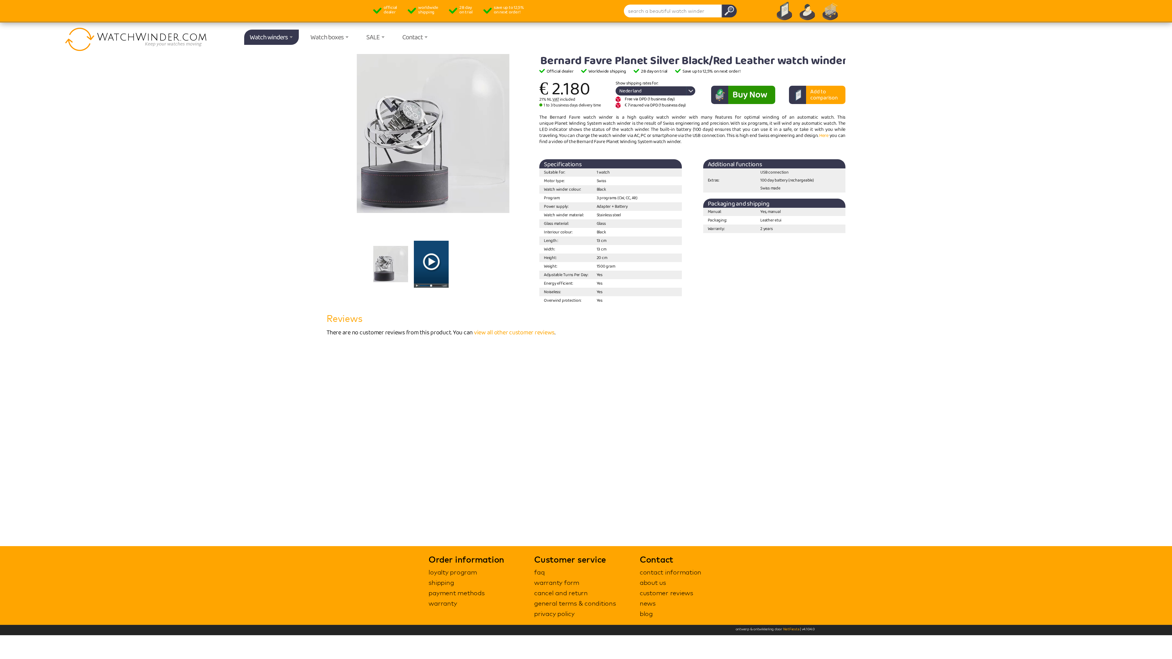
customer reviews (666, 593)
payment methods (456, 593)
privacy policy (554, 614)
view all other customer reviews (514, 332)
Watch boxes (327, 37)
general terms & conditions (575, 603)
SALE (373, 37)
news (648, 603)
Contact (412, 37)
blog (646, 614)
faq (539, 572)
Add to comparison (824, 95)
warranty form (556, 582)
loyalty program (453, 572)
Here (824, 135)
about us (653, 582)
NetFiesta (791, 629)
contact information (670, 572)
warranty (443, 603)
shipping (441, 582)
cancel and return (561, 593)
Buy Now (750, 95)
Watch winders (269, 37)
